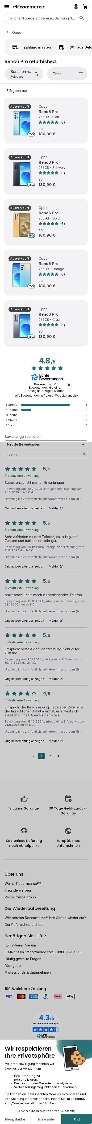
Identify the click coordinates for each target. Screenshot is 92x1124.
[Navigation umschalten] (6, 6)
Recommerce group (20, 897)
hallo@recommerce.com (35, 952)
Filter (57, 74)
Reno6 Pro (49, 111)
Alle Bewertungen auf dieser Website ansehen (47, 395)
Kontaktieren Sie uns (21, 945)
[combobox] (39, 18)
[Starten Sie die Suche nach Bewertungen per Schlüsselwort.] (84, 455)
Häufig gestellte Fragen (23, 959)
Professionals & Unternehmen (28, 972)
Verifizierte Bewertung (23, 475)
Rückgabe (13, 966)
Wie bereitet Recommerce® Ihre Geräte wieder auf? (45, 918)
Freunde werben (18, 890)
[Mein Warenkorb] (85, 6)
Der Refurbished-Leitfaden (25, 925)
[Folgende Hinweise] (58, 756)
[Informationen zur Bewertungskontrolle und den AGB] (69, 384)
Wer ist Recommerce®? (23, 884)
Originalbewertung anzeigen (24, 508)
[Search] (81, 18)
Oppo (16, 32)
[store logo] (29, 6)
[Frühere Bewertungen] (33, 755)
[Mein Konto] (76, 6)
